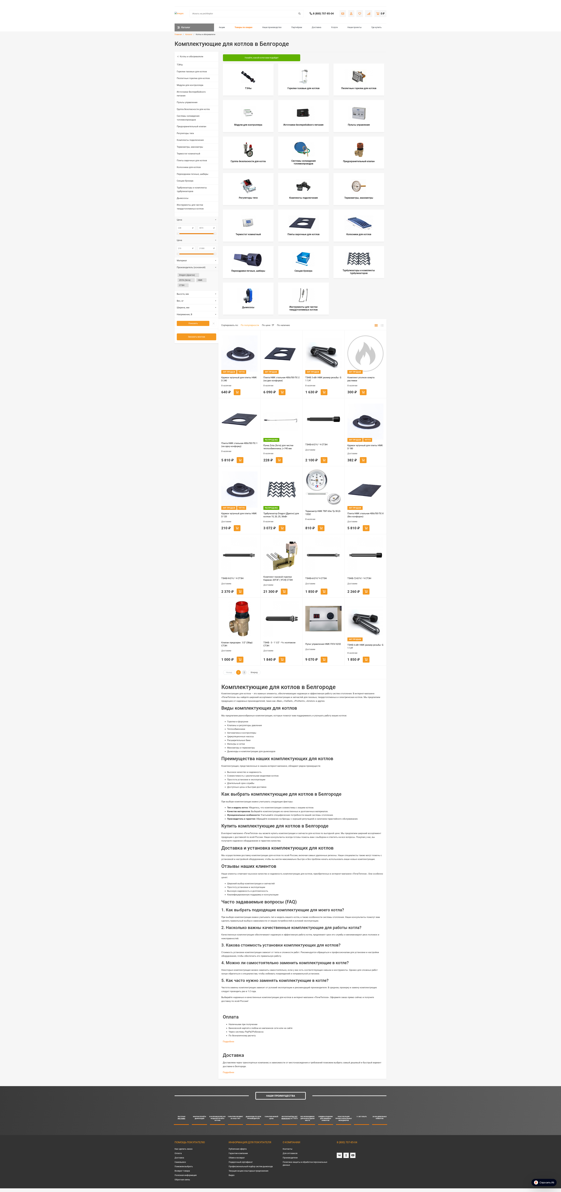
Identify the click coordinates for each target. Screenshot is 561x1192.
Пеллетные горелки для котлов (193, 78)
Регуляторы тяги (185, 133)
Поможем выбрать (184, 1166)
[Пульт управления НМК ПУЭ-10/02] (323, 619)
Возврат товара (182, 1171)
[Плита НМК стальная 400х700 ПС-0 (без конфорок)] (365, 489)
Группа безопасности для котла (193, 109)
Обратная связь (182, 1179)
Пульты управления (187, 102)
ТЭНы (180, 64)
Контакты (287, 1149)
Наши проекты (354, 27)
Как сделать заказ (183, 1149)
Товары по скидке (243, 27)
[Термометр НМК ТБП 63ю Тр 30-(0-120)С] (323, 487)
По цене (266, 325)
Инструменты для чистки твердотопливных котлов (190, 207)
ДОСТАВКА (181, 1118)
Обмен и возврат (237, 1158)
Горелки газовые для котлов (192, 71)
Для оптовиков (290, 1153)
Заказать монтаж (196, 337)
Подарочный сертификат (241, 1162)
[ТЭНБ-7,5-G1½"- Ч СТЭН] (365, 555)
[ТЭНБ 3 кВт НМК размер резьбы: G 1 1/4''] (323, 353)
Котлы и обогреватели (191, 56)
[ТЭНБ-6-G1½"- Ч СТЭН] (323, 419)
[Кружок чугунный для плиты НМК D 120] (239, 489)
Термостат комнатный (188, 153)
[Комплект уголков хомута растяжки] (365, 353)
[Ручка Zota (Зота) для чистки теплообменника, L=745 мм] (281, 421)
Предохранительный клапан (191, 126)
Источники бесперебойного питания (191, 94)
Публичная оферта (238, 1149)
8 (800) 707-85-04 (347, 1142)
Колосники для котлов (189, 167)
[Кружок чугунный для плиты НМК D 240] (239, 353)
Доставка (316, 27)
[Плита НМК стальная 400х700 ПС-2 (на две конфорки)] (281, 353)
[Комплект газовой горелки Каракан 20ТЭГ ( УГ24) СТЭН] (281, 555)
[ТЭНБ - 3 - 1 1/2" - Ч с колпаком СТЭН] (281, 619)
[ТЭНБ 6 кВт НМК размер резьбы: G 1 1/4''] (365, 621)
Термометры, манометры (190, 147)
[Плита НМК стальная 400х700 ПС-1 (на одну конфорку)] (239, 419)
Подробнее (228, 1041)
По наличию (283, 325)
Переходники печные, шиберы (192, 174)
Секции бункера (185, 180)
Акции (222, 27)
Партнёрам (296, 27)
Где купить (376, 27)
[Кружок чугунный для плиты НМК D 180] (365, 421)
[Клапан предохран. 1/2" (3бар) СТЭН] (239, 619)
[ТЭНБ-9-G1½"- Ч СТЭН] (239, 555)
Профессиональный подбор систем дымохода (251, 1166)
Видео (231, 1175)
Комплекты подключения (190, 140)
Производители (290, 1158)
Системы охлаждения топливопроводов (188, 118)
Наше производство (272, 27)
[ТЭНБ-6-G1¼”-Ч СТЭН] (323, 555)
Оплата (178, 1153)
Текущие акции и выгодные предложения (248, 1171)
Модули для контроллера (190, 85)
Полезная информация (186, 1175)
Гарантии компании (238, 1153)
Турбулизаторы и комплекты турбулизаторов (192, 189)
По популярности (250, 325)
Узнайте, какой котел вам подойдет (262, 58)
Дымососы (182, 198)
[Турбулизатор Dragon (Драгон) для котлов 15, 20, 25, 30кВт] (281, 489)
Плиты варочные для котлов (192, 160)
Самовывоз (180, 1162)
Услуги (334, 27)
